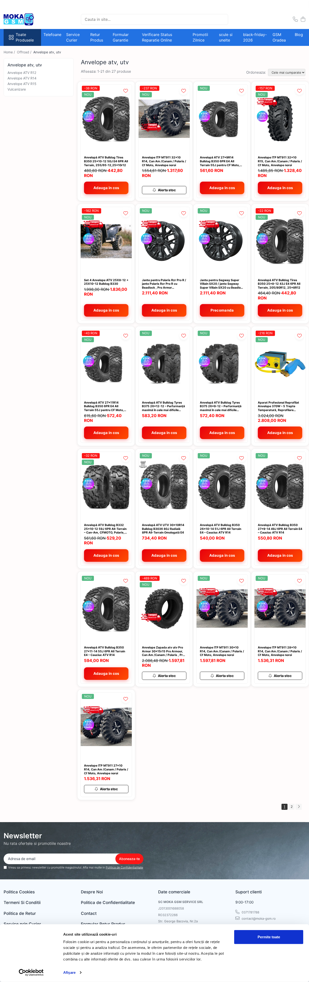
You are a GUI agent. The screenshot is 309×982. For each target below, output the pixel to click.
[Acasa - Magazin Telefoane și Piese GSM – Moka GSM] (28, 19)
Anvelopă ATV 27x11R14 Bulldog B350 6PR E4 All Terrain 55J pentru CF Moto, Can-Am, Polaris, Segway (104, 406)
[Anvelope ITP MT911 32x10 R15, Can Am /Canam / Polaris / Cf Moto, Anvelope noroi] (280, 119)
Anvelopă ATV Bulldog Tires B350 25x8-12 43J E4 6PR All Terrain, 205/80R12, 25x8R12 (279, 283)
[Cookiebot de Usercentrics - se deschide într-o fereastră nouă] (31, 972)
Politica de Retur (20, 913)
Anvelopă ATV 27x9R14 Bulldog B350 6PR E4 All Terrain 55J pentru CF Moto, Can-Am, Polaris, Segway (220, 161)
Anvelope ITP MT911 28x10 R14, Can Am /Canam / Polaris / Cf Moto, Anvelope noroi (280, 651)
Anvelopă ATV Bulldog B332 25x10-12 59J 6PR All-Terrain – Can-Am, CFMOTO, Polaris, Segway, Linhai (105, 528)
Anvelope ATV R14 (21, 78)
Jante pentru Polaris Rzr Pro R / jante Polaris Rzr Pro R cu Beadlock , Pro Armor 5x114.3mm (164, 284)
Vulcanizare (16, 89)
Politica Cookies (19, 891)
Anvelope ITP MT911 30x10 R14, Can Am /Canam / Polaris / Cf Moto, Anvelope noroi (222, 651)
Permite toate (269, 937)
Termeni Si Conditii (22, 902)
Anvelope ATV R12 (21, 73)
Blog (299, 34)
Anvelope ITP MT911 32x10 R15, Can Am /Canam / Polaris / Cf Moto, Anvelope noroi (280, 161)
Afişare (69, 972)
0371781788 (250, 912)
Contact (89, 913)
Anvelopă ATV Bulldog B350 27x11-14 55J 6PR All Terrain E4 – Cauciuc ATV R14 (104, 651)
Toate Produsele (25, 37)
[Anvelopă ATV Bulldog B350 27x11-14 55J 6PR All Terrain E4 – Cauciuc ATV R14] (106, 609)
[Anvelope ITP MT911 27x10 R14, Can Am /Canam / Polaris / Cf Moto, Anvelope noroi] (106, 727)
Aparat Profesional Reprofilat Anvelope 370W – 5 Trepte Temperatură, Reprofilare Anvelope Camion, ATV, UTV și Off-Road (279, 406)
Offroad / (24, 52)
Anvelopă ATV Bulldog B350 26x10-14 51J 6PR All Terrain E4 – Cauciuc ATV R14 (220, 528)
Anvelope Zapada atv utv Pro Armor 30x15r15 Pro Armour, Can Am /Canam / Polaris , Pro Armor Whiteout (163, 651)
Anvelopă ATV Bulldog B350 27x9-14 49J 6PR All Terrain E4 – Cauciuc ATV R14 (280, 528)
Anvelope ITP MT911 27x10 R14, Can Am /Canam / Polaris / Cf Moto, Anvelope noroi (106, 769)
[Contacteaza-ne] (295, 19)
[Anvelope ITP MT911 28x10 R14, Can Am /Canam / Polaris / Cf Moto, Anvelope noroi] (280, 609)
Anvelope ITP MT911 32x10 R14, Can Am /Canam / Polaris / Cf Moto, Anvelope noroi (164, 161)
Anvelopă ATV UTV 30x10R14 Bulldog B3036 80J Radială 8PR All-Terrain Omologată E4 (163, 528)
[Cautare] (222, 19)
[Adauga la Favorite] (125, 90)
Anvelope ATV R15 (21, 84)
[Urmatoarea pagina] (298, 807)
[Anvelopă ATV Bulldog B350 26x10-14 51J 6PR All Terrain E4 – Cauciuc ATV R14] (222, 486)
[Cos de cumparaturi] (302, 19)
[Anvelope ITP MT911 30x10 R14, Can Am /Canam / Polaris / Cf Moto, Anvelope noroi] (222, 609)
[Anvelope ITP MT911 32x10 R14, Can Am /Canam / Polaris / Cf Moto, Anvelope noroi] (164, 119)
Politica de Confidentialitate (124, 867)
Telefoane (52, 34)
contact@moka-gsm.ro (258, 918)
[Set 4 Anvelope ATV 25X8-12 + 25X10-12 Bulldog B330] (106, 241)
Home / (10, 52)
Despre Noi (92, 891)
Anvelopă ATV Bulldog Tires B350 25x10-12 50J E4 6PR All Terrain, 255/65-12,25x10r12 (106, 161)
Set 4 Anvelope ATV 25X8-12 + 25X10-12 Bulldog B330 (106, 282)
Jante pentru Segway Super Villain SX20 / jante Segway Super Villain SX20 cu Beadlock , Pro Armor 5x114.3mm (222, 284)
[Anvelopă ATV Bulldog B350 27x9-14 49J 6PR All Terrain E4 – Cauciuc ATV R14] (280, 486)
